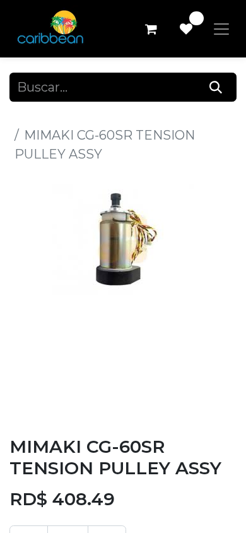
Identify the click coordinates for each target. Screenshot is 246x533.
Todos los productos (71, 116)
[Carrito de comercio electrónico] (151, 29)
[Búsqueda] (216, 87)
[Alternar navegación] (221, 29)
